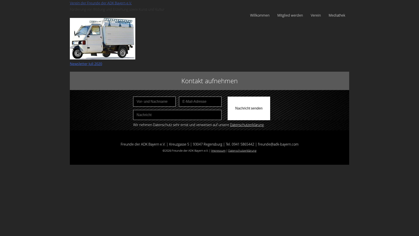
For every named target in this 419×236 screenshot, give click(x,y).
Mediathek (337, 15)
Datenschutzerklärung (247, 124)
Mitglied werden (290, 15)
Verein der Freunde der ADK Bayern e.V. (101, 3)
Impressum (218, 151)
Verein (316, 15)
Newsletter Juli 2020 (86, 63)
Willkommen (260, 15)
